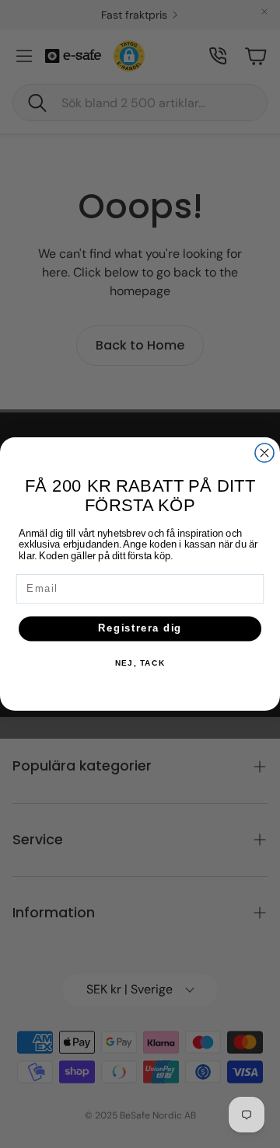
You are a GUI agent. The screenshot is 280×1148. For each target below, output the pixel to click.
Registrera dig (140, 628)
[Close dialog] (264, 453)
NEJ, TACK (140, 663)
